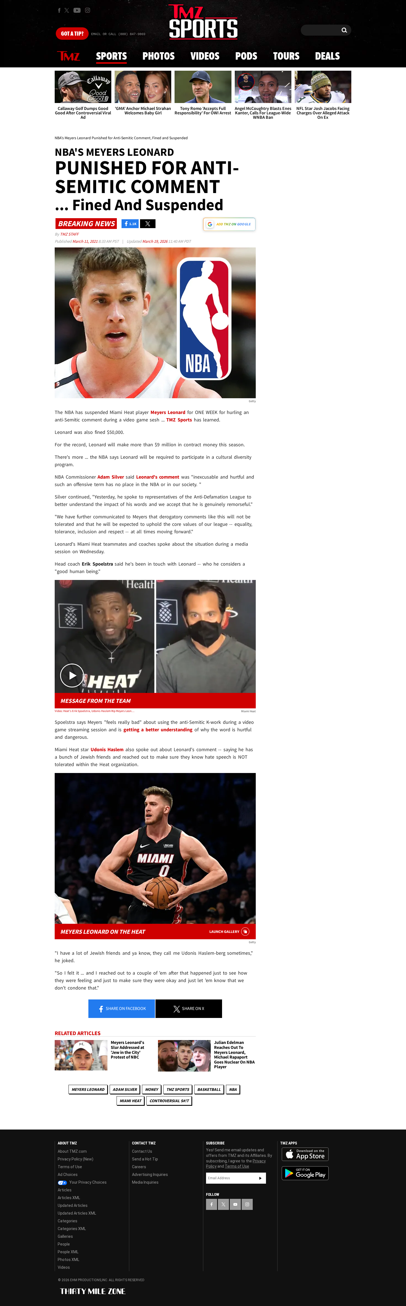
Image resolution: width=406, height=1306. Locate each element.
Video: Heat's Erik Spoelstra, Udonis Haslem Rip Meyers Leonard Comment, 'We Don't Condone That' (95, 711)
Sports (111, 56)
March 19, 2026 (155, 241)
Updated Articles (73, 1205)
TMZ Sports (179, 419)
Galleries (65, 1236)
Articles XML (69, 1198)
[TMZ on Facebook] (59, 10)
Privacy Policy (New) (75, 1159)
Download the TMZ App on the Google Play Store (305, 1173)
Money (151, 1089)
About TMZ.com (72, 1151)
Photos (159, 56)
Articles (65, 1190)
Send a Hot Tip (145, 1159)
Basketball (209, 1089)
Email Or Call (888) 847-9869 (118, 34)
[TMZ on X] (67, 10)
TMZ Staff (69, 234)
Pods (246, 56)
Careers (139, 1167)
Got (72, 34)
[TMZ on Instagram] (87, 10)
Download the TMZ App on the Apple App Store (305, 1154)
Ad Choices (68, 1174)
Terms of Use (70, 1167)
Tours (286, 56)
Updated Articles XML (77, 1213)
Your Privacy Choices (87, 1182)
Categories (67, 1221)
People (64, 1244)
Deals (327, 56)
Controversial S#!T (169, 1100)
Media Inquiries (145, 1182)
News (68, 56)
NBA (233, 1089)
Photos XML (68, 1259)
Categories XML (72, 1228)
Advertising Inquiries (150, 1174)
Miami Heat (130, 1100)
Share (125, 1008)
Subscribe (260, 1178)
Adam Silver (125, 1089)
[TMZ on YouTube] (235, 1204)
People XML (68, 1252)
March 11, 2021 (85, 241)
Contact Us (142, 1151)
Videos (205, 56)
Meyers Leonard (88, 1089)
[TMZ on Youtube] (77, 10)
